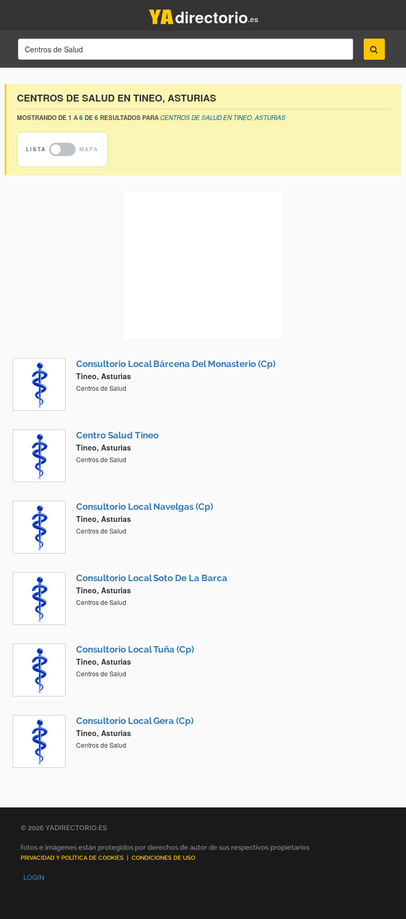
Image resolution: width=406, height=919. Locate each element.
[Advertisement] (203, 265)
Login (33, 877)
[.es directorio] (161, 14)
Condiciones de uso (163, 857)
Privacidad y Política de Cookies (72, 857)
